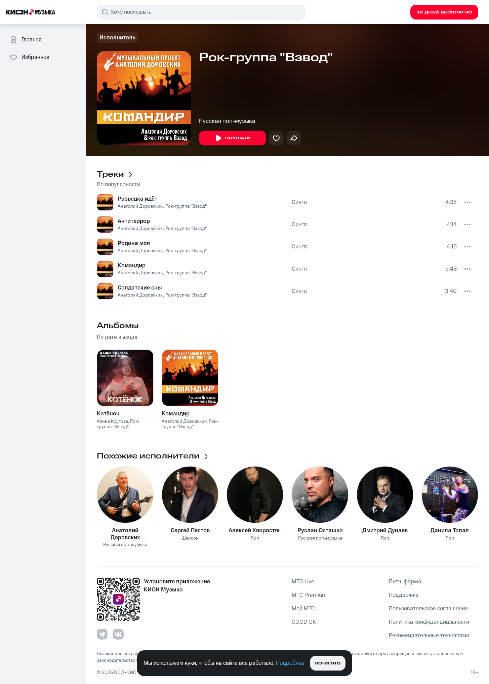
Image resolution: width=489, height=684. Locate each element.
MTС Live (303, 582)
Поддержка (403, 595)
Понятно (327, 663)
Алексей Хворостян (255, 530)
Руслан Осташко (320, 530)
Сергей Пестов (190, 530)
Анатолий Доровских (140, 206)
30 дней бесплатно (444, 12)
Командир (132, 266)
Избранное (35, 57)
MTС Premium (309, 595)
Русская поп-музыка (227, 121)
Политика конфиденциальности (429, 622)
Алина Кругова (112, 421)
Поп (255, 538)
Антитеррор (134, 221)
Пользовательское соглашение (428, 609)
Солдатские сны (140, 288)
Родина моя (134, 243)
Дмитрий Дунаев (385, 530)
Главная (31, 40)
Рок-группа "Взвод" (186, 206)
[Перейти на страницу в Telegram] (102, 634)
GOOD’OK (304, 622)
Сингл (299, 202)
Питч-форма (405, 582)
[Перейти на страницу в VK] (118, 634)
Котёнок (108, 413)
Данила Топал (450, 530)
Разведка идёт (137, 199)
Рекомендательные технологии (429, 635)
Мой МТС (303, 609)
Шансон (190, 538)
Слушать (238, 138)
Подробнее (290, 663)
